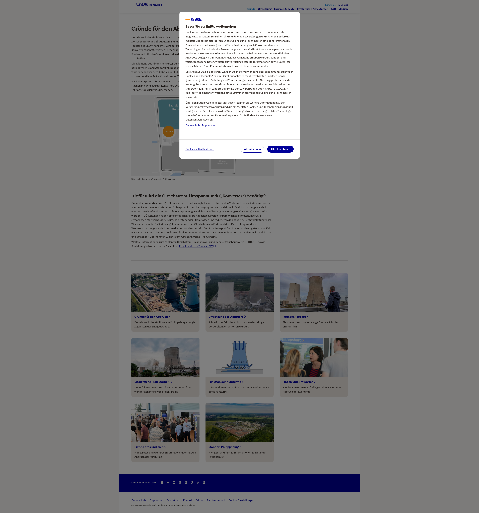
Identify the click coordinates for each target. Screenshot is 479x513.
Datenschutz (192, 125)
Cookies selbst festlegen (199, 149)
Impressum (209, 125)
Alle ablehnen (252, 149)
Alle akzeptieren (280, 149)
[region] (239, 256)
